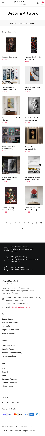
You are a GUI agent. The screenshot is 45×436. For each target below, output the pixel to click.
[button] (3, 3)
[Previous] (3, 223)
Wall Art (13, 23)
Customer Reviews (9, 379)
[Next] (28, 228)
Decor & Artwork (8, 333)
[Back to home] (22, 3)
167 (23, 228)
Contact (5, 372)
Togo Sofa (6, 326)
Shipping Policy (8, 349)
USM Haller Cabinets (10, 323)
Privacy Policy (7, 386)
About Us (5, 376)
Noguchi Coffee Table (10, 330)
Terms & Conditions (9, 383)
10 (41, 223)
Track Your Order (8, 346)
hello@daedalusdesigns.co (20, 307)
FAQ (3, 368)
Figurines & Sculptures (27, 23)
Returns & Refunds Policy (12, 353)
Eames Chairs (7, 319)
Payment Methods (9, 356)
